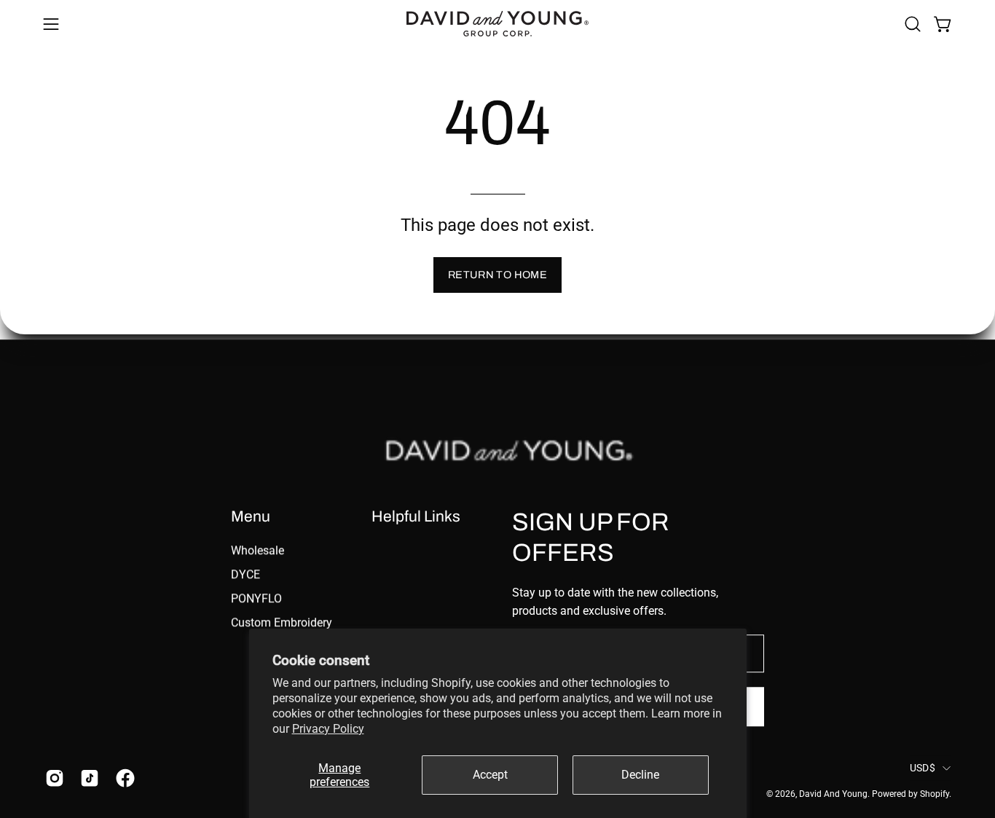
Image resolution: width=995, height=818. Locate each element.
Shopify (934, 794)
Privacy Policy (328, 729)
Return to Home (497, 274)
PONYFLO (256, 598)
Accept (490, 775)
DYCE (245, 574)
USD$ (922, 768)
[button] (912, 24)
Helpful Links (415, 516)
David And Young (833, 794)
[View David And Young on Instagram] (52, 778)
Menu (250, 516)
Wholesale (257, 550)
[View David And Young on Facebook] (122, 778)
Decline (640, 775)
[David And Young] (497, 23)
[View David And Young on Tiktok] (87, 778)
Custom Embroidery (281, 622)
